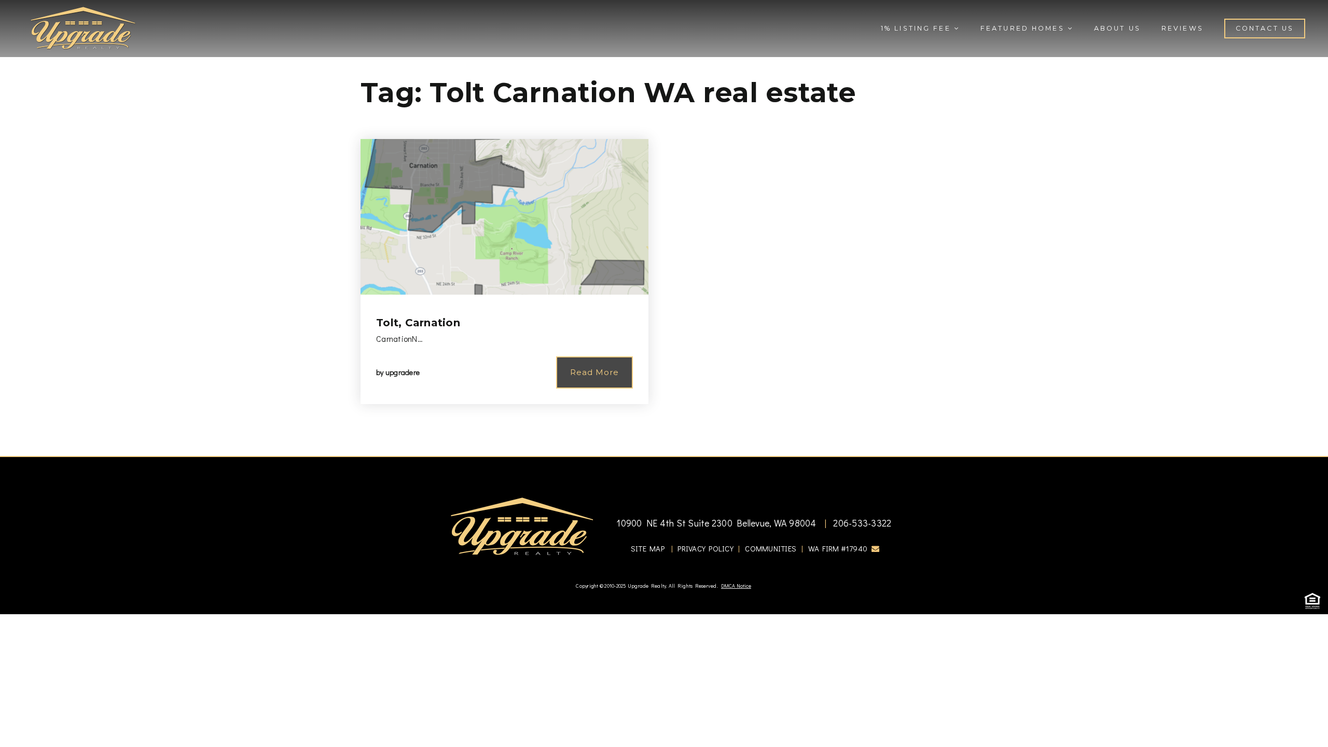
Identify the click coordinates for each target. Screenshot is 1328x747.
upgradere (402, 372)
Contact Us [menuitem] (1265, 28)
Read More (594, 372)
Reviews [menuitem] (1182, 28)
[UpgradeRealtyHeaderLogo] (522, 526)
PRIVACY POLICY (705, 548)
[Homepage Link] (83, 27)
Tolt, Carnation (418, 322)
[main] (664, 228)
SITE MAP (648, 548)
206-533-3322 (861, 523)
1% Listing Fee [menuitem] (917, 28)
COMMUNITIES (770, 548)
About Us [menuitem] (1117, 28)
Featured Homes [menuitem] (1024, 28)
